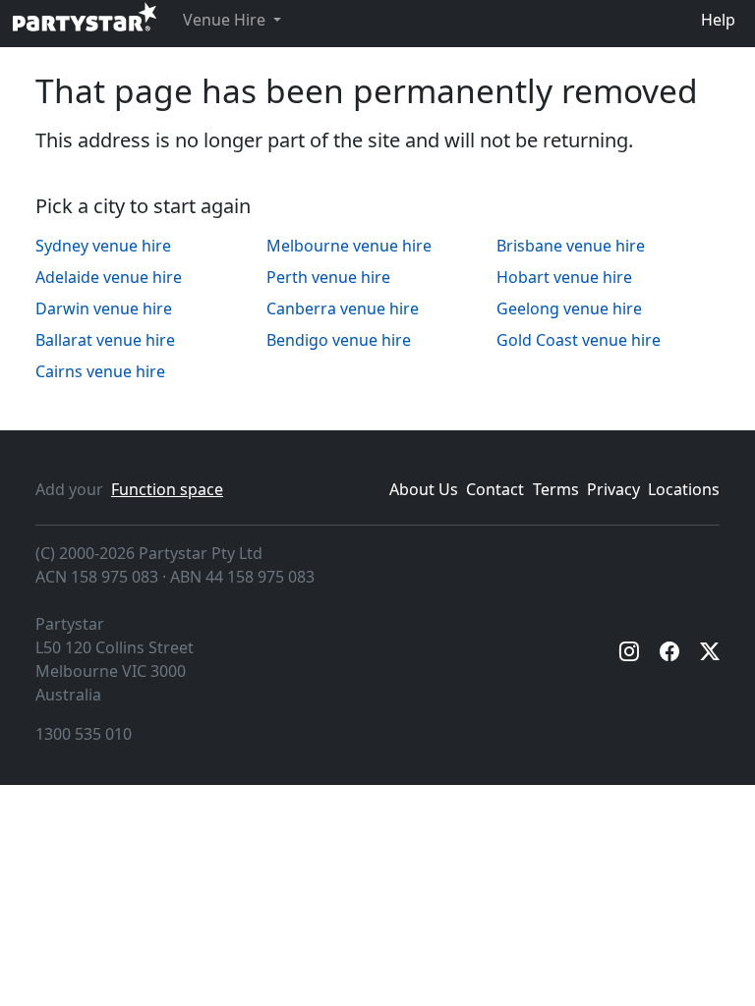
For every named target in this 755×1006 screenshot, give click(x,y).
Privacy (613, 489)
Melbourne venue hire (349, 245)
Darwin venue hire (103, 308)
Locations (684, 489)
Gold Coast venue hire (578, 340)
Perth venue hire (328, 277)
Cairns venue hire (100, 371)
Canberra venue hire (342, 308)
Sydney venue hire (103, 245)
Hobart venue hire (564, 277)
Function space (167, 489)
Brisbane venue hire (570, 245)
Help (718, 19)
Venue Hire (226, 19)
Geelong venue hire (569, 308)
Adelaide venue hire (108, 277)
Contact (495, 489)
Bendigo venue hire (338, 340)
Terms (556, 489)
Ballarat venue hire (105, 340)
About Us (423, 489)
